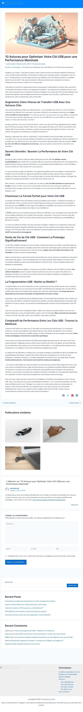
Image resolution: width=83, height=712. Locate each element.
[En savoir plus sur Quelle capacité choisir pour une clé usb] (60, 431)
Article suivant (75, 403)
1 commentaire (10, 64)
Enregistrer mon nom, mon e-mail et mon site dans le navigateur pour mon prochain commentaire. (42, 556)
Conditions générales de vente (69, 672)
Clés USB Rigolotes (67, 682)
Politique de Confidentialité (68, 674)
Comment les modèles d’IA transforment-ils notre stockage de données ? (30, 601)
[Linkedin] (77, 395)
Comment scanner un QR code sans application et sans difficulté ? (28, 615)
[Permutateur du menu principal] (79, 4)
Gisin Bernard (14, 488)
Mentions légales (64, 677)
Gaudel (7, 644)
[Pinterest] (72, 395)
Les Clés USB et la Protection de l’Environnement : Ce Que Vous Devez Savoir (38, 634)
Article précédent (9, 403)
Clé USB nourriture (67, 687)
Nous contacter (64, 692)
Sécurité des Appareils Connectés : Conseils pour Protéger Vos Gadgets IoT (37, 640)
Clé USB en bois (66, 689)
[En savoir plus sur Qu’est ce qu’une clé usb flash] (22, 431)
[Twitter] (68, 395)
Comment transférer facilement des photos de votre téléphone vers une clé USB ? (45, 637)
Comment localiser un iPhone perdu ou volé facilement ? (24, 608)
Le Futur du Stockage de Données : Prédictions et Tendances (33, 631)
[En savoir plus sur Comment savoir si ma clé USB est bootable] (22, 458)
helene (7, 634)
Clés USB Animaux (67, 684)
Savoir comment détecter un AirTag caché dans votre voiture (25, 604)
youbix (53, 699)
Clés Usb (62, 679)
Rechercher (9, 582)
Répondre (74, 505)
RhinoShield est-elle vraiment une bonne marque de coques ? (26, 611)
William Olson (9, 637)
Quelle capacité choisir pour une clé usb (26, 644)
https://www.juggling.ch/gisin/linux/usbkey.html (49, 500)
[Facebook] (63, 395)
